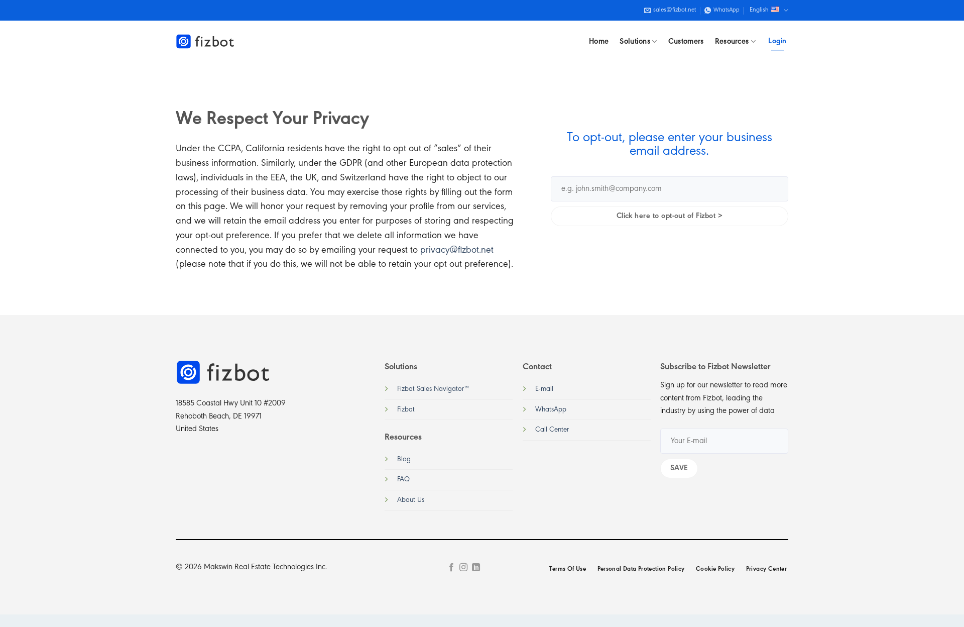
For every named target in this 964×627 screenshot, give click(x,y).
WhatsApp (550, 409)
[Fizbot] (206, 41)
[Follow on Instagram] (463, 567)
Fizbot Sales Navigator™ (433, 389)
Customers (686, 42)
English (759, 10)
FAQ (403, 479)
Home (599, 42)
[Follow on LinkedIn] (476, 567)
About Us (410, 500)
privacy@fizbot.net (457, 250)
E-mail (544, 389)
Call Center (552, 430)
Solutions (635, 42)
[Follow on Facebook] (451, 567)
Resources (732, 42)
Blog (404, 459)
